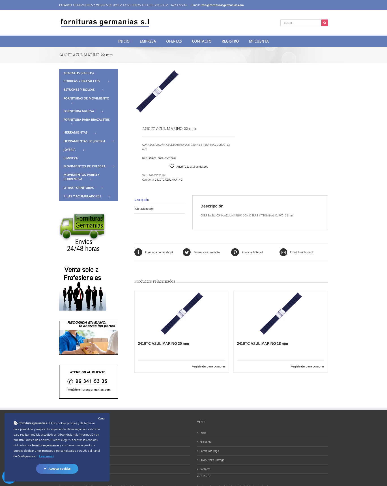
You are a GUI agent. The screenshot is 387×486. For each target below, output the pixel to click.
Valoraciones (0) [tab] (144, 209)
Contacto (205, 469)
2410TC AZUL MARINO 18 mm (262, 344)
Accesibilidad (70, 451)
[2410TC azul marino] (180, 91)
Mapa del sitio (70, 469)
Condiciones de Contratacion (79, 442)
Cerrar (101, 418)
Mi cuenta (205, 442)
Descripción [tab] (141, 200)
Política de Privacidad (75, 433)
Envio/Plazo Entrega (212, 460)
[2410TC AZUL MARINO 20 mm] (182, 314)
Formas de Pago (209, 451)
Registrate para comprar (159, 158)
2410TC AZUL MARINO (169, 179)
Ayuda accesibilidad (74, 460)
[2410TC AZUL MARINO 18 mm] (281, 314)
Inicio (203, 433)
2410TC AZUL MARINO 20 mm (163, 344)
